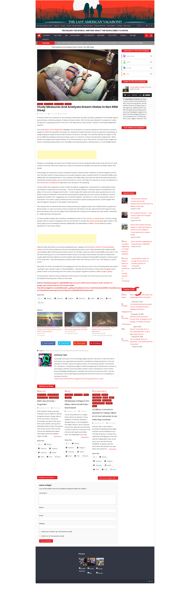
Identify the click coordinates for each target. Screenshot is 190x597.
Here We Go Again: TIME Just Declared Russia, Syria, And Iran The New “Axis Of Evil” (108, 478)
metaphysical (54, 183)
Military (105, 397)
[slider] (148, 95)
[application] (137, 95)
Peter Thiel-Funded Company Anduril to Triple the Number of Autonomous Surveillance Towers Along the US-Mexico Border (100, 43)
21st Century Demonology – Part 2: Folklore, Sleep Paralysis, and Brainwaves (104, 329)
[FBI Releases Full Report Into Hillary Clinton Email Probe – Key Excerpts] (78, 391)
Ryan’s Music (127, 26)
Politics (86, 395)
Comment (43, 493)
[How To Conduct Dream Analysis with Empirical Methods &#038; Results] (77, 319)
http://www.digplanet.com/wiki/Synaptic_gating (55, 288)
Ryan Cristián (112, 423)
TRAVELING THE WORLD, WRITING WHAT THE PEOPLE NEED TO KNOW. (95, 30)
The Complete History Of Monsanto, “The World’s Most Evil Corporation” (141, 341)
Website (42, 524)
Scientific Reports (78, 351)
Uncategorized (53, 397)
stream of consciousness (95, 218)
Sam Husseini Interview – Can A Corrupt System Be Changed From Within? (141, 215)
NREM (67, 351)
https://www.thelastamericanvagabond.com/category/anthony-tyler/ (78, 379)
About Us (56, 26)
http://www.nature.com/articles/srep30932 (91, 288)
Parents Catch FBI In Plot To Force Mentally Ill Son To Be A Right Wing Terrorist (140, 331)
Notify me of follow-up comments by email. (57, 532)
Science (40, 104)
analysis (46, 351)
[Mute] (144, 95)
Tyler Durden (83, 411)
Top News (45, 35)
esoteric (46, 183)
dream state (54, 351)
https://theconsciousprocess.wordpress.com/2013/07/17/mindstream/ (66, 290)
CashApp (119, 26)
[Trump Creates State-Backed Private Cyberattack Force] (99, 569)
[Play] (125, 95)
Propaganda (97, 400)
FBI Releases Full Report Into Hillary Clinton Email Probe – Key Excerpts (77, 404)
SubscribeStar (111, 26)
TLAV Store (112, 35)
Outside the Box (42, 397)
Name (41, 507)
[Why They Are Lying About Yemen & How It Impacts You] (99, 573)
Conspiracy (68, 395)
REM (71, 351)
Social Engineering (98, 403)
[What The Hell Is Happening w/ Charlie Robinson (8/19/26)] (83, 570)
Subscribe (100, 35)
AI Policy (45, 39)
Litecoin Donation (88, 26)
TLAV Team (57, 35)
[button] (147, 35)
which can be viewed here (54, 130)
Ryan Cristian (107, 400)
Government (78, 395)
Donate (69, 26)
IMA (66, 35)
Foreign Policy (97, 397)
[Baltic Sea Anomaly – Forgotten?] (50, 391)
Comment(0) (63, 114)
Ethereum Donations (100, 26)
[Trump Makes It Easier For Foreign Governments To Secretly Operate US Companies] (91, 569)
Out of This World (53, 395)
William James (94, 223)
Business (104, 395)
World (94, 406)
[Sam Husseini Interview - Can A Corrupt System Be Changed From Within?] (91, 562)
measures (62, 351)
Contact (63, 26)
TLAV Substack (89, 35)
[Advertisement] (66, 154)
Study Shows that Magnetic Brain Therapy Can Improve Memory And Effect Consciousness (49, 329)
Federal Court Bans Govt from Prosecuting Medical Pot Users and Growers (48, 478)
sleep (86, 351)
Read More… (58, 436)
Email (41, 516)
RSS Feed (133, 35)
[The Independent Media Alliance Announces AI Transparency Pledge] (90, 573)
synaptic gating (106, 271)
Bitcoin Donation (77, 26)
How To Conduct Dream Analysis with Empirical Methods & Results (76, 328)
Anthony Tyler (49, 104)
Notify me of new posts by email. (53, 536)
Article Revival (59, 104)
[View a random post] (151, 35)
